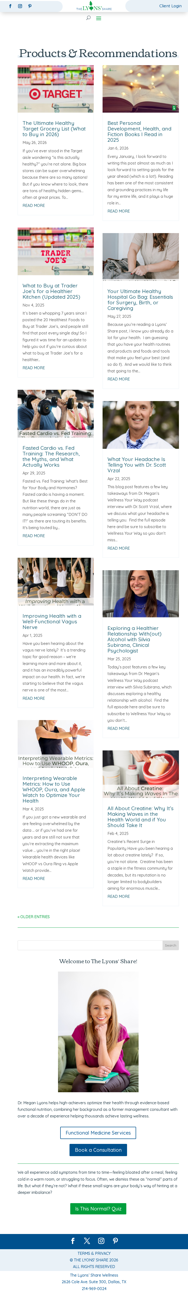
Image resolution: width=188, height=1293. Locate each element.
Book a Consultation (98, 1150)
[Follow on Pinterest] (30, 6)
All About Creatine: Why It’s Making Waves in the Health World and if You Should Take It (140, 816)
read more (34, 205)
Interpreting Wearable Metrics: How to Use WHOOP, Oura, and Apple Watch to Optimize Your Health (54, 789)
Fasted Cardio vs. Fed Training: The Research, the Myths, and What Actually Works (51, 456)
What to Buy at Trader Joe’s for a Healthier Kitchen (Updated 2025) (51, 291)
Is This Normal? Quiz (98, 1209)
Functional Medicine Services (98, 1133)
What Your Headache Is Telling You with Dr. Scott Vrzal (136, 465)
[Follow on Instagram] (20, 6)
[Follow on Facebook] (10, 6)
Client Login (170, 5)
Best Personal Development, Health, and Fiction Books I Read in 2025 (139, 131)
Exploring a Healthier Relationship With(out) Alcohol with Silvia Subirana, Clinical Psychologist (134, 639)
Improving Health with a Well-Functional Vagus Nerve (52, 621)
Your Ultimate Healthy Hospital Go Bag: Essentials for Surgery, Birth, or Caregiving (140, 299)
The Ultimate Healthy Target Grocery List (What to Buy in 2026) (54, 128)
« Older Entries (34, 916)
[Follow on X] (87, 1241)
